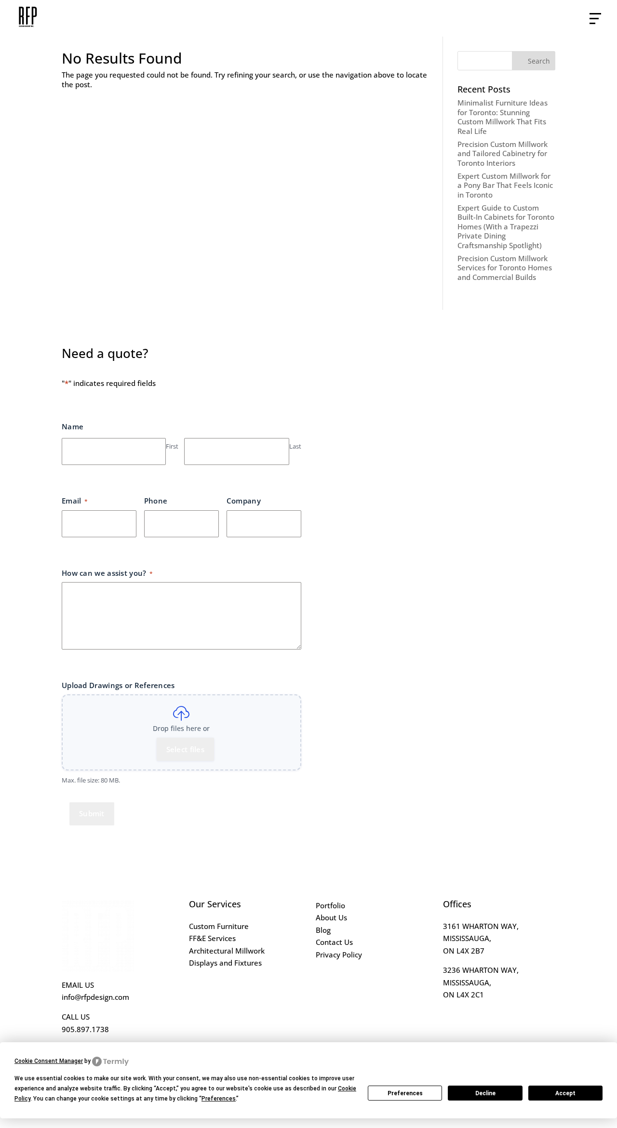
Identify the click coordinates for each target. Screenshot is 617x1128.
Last (295, 446)
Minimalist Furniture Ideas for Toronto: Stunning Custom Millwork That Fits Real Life (502, 117)
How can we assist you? (107, 573)
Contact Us (334, 942)
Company (244, 500)
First (172, 446)
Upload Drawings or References (118, 685)
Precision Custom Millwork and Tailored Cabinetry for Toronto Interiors (502, 153)
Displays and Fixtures (225, 963)
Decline (485, 1093)
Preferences (405, 1093)
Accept (565, 1093)
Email (75, 500)
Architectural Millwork (227, 950)
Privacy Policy (339, 954)
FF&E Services (212, 938)
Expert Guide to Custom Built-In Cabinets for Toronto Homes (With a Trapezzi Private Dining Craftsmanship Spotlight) (505, 226)
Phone (156, 500)
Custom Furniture (219, 926)
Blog (323, 930)
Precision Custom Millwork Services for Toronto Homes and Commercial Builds (504, 267)
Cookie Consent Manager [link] (48, 1061)
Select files (185, 749)
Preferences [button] (218, 1098)
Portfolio (330, 905)
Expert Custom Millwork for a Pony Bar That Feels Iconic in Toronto (505, 185)
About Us (331, 917)
